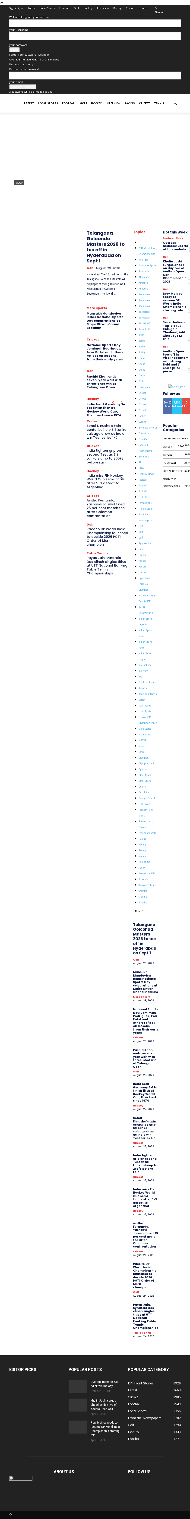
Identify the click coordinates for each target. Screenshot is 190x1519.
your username (18, 30)
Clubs (142, 381)
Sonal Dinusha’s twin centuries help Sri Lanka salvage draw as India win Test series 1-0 (107, 431)
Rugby (142, 867)
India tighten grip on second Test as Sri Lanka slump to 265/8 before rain (105, 456)
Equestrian (144, 433)
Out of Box (144, 792)
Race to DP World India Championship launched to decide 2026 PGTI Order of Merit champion (107, 537)
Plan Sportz (145, 804)
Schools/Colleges (147, 885)
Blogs (141, 335)
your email (16, 82)
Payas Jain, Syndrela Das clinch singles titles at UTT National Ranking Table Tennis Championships (107, 565)
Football (64, 8)
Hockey (88, 8)
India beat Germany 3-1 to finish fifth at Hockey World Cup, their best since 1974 (106, 409)
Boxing (142, 340)
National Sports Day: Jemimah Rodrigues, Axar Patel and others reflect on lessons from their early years (105, 352)
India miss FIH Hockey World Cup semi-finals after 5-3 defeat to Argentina (106, 481)
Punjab (142, 838)
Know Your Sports (148, 694)
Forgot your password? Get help (29, 54)
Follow (177, 399)
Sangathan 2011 (147, 873)
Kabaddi (143, 688)
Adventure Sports (147, 265)
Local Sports (47, 8)
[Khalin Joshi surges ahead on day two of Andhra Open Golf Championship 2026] (78, 1405)
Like (167, 399)
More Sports (97, 307)
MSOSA (142, 740)
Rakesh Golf (145, 861)
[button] (175, 103)
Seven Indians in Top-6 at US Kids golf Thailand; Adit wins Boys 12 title (176, 330)
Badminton (144, 294)
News (142, 746)
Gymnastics (145, 543)
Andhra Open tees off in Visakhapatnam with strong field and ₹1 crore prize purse (176, 361)
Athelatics (144, 277)
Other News (145, 775)
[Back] (156, 7)
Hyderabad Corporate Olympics (144, 584)
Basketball (144, 311)
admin (18, 210)
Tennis (143, 8)
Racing (117, 8)
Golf (76, 8)
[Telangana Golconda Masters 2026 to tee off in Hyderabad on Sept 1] (95, 170)
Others (142, 786)
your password (18, 45)
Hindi (141, 549)
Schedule (143, 879)
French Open (145, 508)
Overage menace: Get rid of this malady (34, 59)
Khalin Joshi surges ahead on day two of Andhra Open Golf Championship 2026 (175, 271)
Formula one (145, 502)
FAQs (141, 468)
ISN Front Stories (147, 682)
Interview (103, 8)
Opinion (143, 769)
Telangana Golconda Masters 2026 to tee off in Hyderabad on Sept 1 (106, 247)
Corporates (144, 387)
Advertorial (144, 271)
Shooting (143, 890)
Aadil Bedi (144, 259)
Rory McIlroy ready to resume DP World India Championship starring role (175, 302)
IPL (140, 676)
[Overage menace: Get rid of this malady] (78, 1386)
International (145, 665)
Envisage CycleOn (148, 427)
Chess (142, 358)
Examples (144, 456)
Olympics (144, 757)
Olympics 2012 (146, 763)
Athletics (143, 282)
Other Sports (145, 780)
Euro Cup (143, 439)
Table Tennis (97, 553)
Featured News (146, 474)
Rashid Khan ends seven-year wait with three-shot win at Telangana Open (104, 382)
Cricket (130, 8)
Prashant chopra (147, 833)
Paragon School (147, 798)
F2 (140, 462)
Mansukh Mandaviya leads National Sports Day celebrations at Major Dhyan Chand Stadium (105, 320)
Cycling (142, 416)
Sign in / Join (16, 8)
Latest (31, 8)
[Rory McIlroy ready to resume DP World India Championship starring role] (78, 1427)
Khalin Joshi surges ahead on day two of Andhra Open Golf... (104, 1405)
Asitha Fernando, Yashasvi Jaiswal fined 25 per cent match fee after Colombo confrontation (106, 508)
